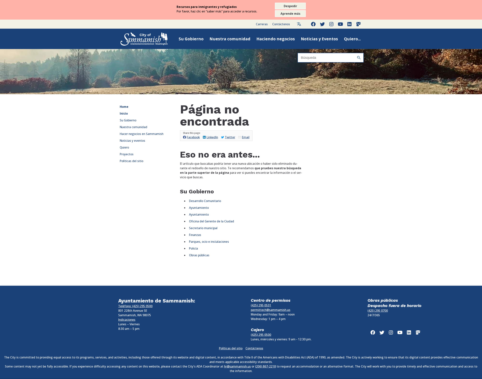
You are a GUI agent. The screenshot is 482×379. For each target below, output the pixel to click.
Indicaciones (126, 320)
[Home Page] (140, 39)
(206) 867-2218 (265, 366)
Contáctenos (281, 24)
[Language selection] (299, 24)
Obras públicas (199, 255)
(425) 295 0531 (261, 305)
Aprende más (290, 13)
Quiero (124, 147)
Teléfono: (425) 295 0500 (135, 306)
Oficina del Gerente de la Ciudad (211, 221)
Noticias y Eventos (319, 38)
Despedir (290, 6)
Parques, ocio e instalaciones (209, 242)
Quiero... (352, 38)
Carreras (262, 24)
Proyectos (126, 154)
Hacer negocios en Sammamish (141, 134)
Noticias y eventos (132, 141)
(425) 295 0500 (261, 335)
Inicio (124, 113)
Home (124, 107)
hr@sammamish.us (237, 366)
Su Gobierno (191, 38)
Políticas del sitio (131, 161)
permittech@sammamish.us (270, 310)
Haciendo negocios (275, 38)
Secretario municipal (203, 228)
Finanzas (195, 235)
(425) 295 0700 (378, 311)
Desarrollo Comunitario (205, 201)
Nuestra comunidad (230, 38)
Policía (193, 248)
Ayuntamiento (199, 208)
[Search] (358, 57)
